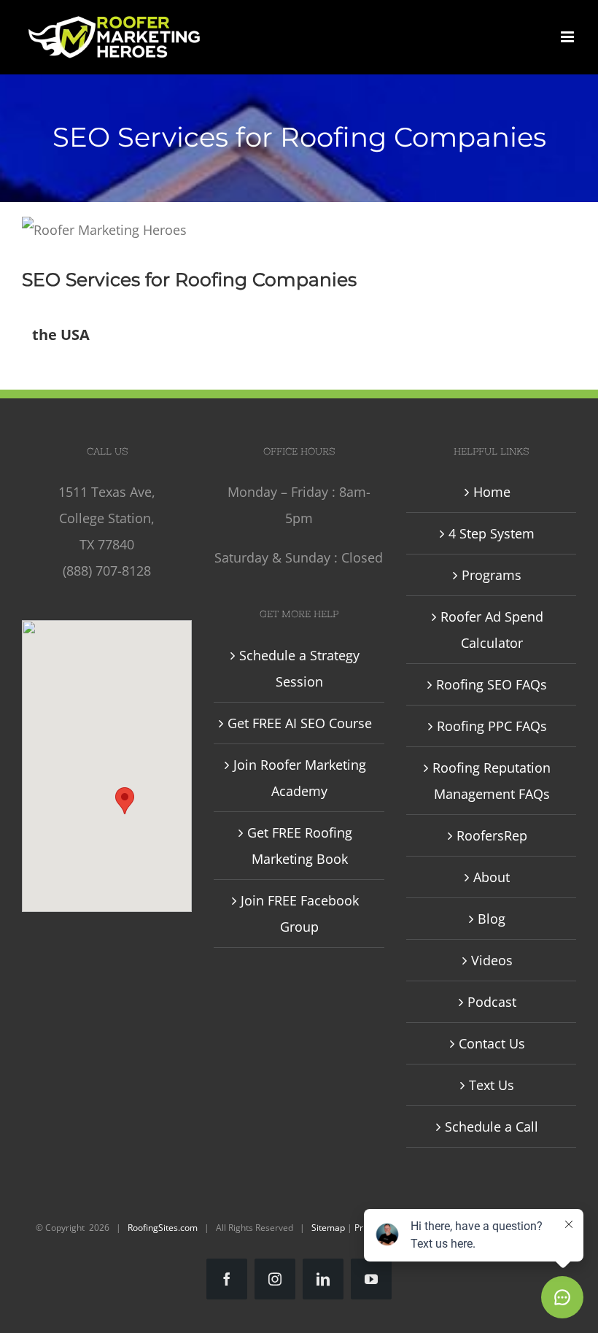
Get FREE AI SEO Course (300, 723)
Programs (491, 575)
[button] (124, 800)
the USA (61, 334)
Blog (491, 918)
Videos (492, 960)
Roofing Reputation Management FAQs (491, 781)
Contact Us (492, 1043)
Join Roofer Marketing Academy (299, 778)
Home (491, 492)
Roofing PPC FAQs (492, 726)
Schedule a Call (491, 1126)
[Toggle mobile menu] (568, 37)
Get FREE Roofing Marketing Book (299, 846)
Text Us (491, 1085)
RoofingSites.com (163, 1227)
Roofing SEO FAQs (491, 684)
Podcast (491, 1002)
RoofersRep (492, 835)
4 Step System (491, 533)
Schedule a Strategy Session (299, 668)
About (491, 877)
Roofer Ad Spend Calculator (491, 630)
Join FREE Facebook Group (300, 913)
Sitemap (328, 1227)
